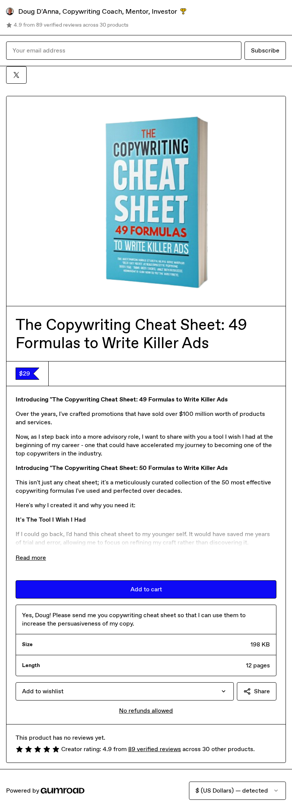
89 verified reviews (154, 749)
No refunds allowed (146, 710)
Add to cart (146, 589)
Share (262, 691)
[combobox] (125, 691)
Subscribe (265, 50)
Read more (31, 557)
